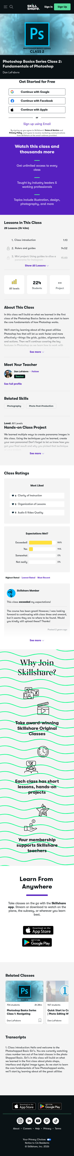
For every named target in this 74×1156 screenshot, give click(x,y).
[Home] (33, 7)
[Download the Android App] (50, 1106)
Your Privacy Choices (34, 1139)
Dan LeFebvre (11, 72)
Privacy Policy (15, 133)
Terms (58, 1128)
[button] (5, 7)
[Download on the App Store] (37, 930)
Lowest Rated (28, 577)
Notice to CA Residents (37, 1143)
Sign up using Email (37, 124)
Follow (35, 371)
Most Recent (43, 577)
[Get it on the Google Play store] (37, 942)
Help (37, 1128)
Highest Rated (12, 577)
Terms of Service (52, 130)
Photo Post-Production (41, 406)
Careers (27, 1128)
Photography (14, 406)
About (16, 1128)
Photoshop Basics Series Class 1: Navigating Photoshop (21, 1014)
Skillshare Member (28, 590)
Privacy (47, 1128)
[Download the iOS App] (24, 1106)
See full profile (13, 383)
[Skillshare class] (24, 991)
